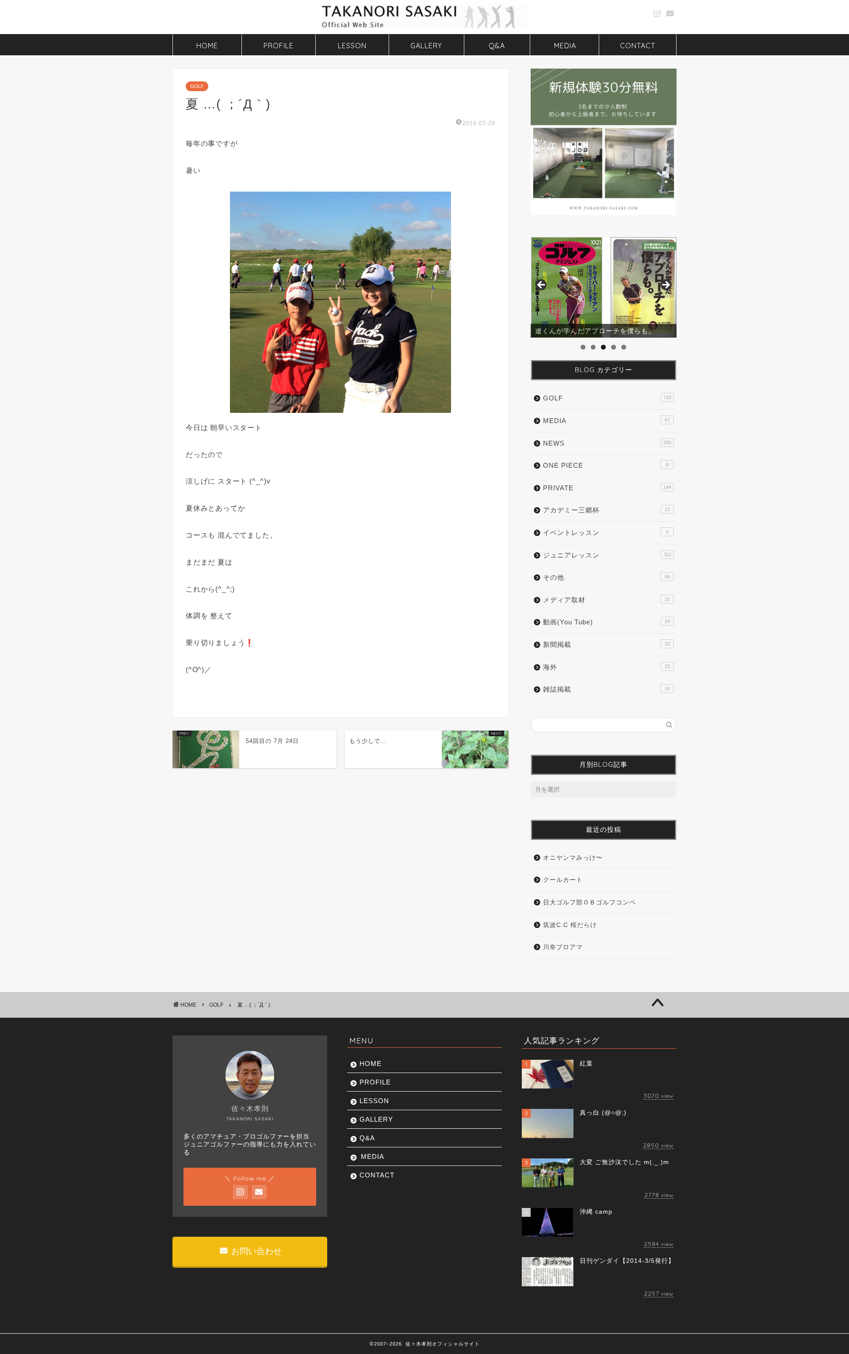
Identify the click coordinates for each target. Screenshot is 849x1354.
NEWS (607, 443)
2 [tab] (593, 347)
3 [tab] (603, 347)
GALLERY (426, 45)
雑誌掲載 (606, 689)
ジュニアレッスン (607, 555)
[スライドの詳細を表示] (604, 287)
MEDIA (565, 45)
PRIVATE (607, 488)
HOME (207, 45)
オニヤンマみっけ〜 (573, 857)
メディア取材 (606, 600)
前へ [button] (541, 285)
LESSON (352, 45)
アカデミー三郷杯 (606, 510)
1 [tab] (583, 347)
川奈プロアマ (563, 947)
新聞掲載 (606, 644)
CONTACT (637, 45)
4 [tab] (613, 347)
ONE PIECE (606, 465)
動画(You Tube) (606, 622)
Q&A (497, 45)
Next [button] (665, 285)
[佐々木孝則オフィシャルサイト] (424, 27)
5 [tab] (623, 347)
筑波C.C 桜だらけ (570, 925)
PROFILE (279, 45)
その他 (606, 577)
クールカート (563, 880)
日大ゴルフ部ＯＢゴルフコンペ (589, 902)
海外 (606, 667)
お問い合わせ (255, 1251)
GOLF (197, 86)
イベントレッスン (606, 532)
